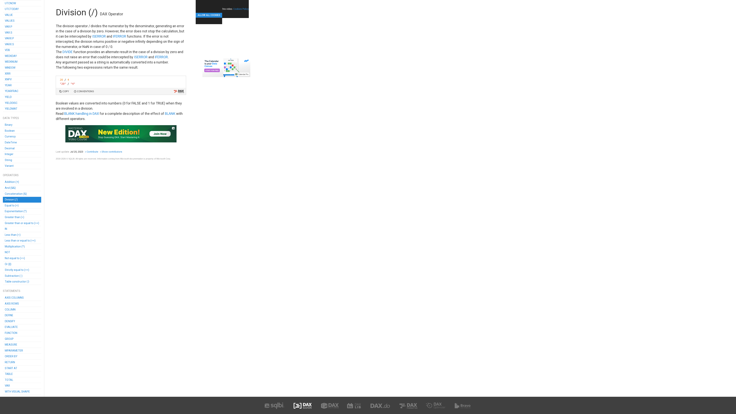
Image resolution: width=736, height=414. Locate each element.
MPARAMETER (14, 350)
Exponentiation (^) (16, 211)
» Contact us (177, 159)
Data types (11, 118)
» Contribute (91, 151)
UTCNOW (10, 3)
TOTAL (9, 379)
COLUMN (10, 309)
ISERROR (99, 36)
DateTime (11, 142)
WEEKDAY (11, 56)
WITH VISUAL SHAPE (17, 391)
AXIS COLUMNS (14, 297)
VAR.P (8, 26)
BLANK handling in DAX (81, 114)
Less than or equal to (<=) (20, 240)
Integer (9, 154)
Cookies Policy (241, 9)
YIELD (8, 97)
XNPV (8, 79)
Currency (10, 136)
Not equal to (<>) (15, 258)
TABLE (9, 373)
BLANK (170, 114)
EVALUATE (11, 327)
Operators (11, 175)
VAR (7, 385)
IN (6, 228)
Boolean (10, 130)
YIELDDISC (11, 102)
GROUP (9, 338)
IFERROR (119, 36)
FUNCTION (11, 332)
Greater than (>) (14, 217)
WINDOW (10, 67)
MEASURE (11, 344)
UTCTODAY (12, 9)
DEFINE (9, 315)
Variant (9, 165)
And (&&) (10, 187)
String (8, 160)
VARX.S (9, 44)
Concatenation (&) (16, 193)
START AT (11, 368)
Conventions (85, 91)
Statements (11, 291)
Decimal (10, 148)
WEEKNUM (11, 61)
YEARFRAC (11, 91)
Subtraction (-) (13, 275)
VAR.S (8, 32)
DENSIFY (10, 321)
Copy (65, 91)
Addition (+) (12, 181)
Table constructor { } (17, 281)
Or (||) (8, 264)
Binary (8, 124)
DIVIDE (67, 52)
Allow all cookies (209, 15)
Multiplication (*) (15, 246)
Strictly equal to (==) (17, 269)
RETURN (10, 362)
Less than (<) (13, 234)
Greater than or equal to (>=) (22, 223)
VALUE (9, 14)
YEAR (8, 85)
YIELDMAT (11, 108)
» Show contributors (111, 151)
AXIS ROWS (12, 303)
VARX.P (9, 38)
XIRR (8, 73)
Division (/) (11, 199)
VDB (7, 50)
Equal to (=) (12, 205)
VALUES (10, 20)
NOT (7, 252)
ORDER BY (11, 356)
